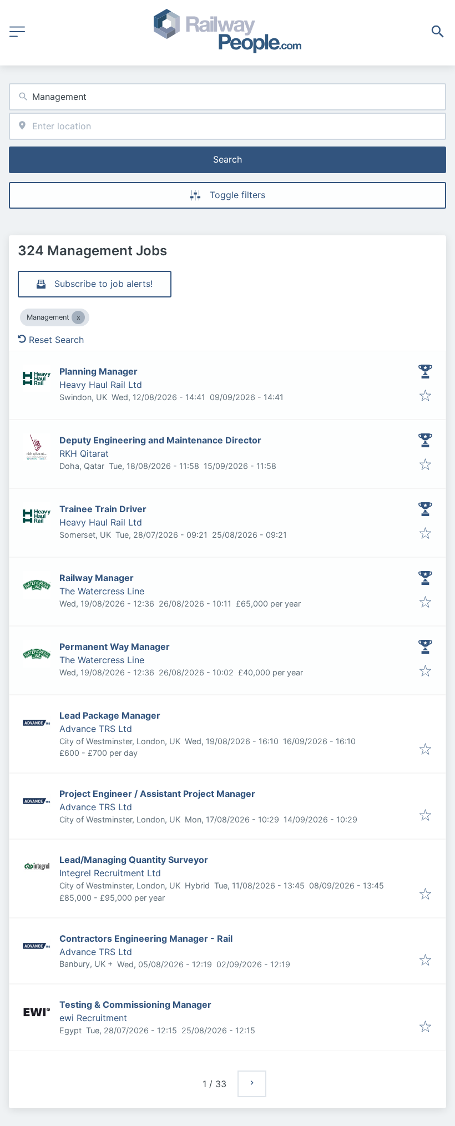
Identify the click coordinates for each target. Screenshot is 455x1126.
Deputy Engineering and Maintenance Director (160, 440)
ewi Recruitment (93, 1017)
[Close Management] (78, 317)
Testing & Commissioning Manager (135, 1004)
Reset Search (56, 339)
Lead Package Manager (109, 715)
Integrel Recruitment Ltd (110, 872)
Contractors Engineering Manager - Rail (145, 938)
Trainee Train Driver (102, 508)
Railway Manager (96, 577)
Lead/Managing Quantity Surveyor (133, 859)
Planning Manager (98, 371)
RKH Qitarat (84, 453)
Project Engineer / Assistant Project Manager (157, 793)
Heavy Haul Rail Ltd (100, 384)
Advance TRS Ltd (95, 728)
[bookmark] (425, 396)
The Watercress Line (101, 591)
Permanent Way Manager (114, 646)
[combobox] (227, 96)
